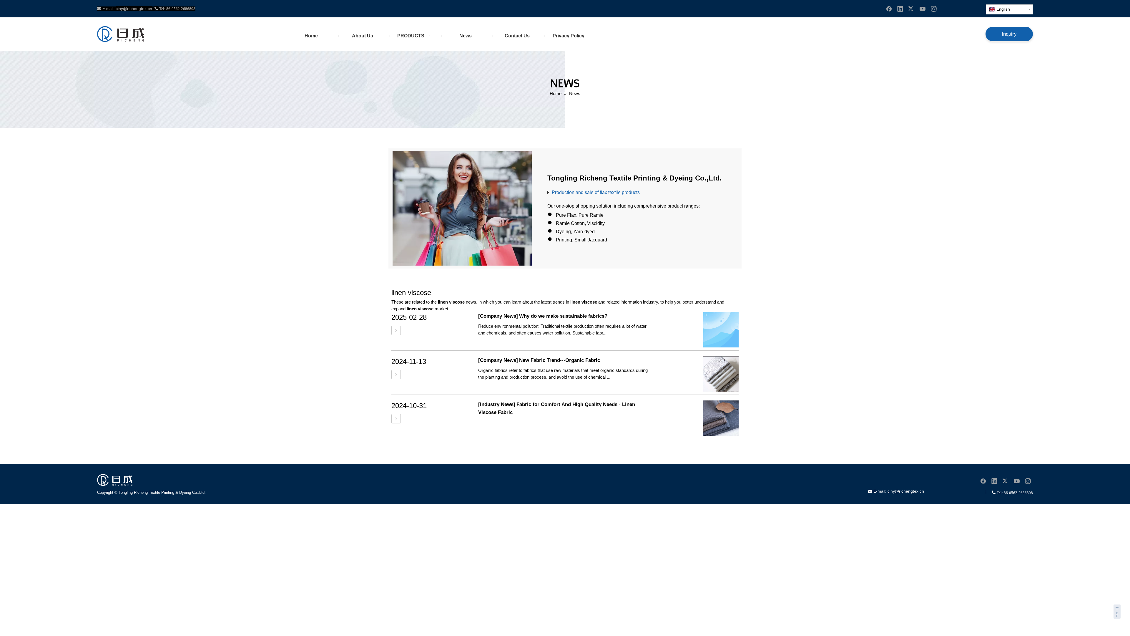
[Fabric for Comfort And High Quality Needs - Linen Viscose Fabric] (396, 419)
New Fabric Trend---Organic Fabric (559, 360)
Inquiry (1009, 34)
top (1117, 611)
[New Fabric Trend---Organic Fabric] (396, 374)
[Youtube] (922, 8)
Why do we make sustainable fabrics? (563, 316)
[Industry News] (496, 404)
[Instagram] (933, 8)
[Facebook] (889, 8)
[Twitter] (911, 8)
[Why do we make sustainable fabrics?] (396, 330)
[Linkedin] (900, 8)
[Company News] (498, 316)
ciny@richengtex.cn (906, 491)
